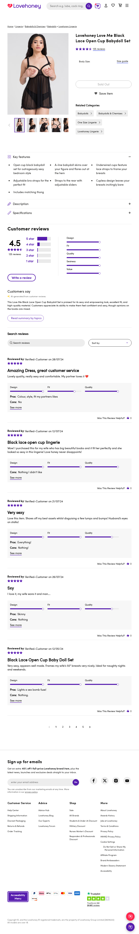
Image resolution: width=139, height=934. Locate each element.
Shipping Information (17, 815)
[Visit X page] (104, 780)
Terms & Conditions (109, 826)
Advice (42, 803)
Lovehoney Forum (46, 826)
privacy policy (31, 792)
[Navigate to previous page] (49, 727)
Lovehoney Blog (45, 815)
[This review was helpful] (128, 418)
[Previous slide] (9, 125)
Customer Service (19, 803)
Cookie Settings (108, 841)
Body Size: (84, 61)
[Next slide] (66, 125)
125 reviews (99, 48)
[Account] (106, 6)
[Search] (89, 6)
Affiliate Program (109, 855)
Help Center (13, 810)
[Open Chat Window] (130, 927)
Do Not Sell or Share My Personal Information (114, 848)
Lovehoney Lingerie (88, 131)
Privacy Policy (107, 831)
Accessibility (106, 870)
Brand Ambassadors (110, 860)
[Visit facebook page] (93, 780)
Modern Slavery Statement (113, 865)
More (104, 803)
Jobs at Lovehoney (109, 820)
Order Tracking (14, 831)
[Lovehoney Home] (24, 6)
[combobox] (69, 6)
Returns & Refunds (15, 826)
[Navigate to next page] (89, 727)
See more (16, 407)
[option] (37, 74)
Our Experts (44, 820)
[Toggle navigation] (126, 6)
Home (10, 26)
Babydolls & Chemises (35, 26)
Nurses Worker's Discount (81, 831)
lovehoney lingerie (67, 26)
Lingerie (19, 26)
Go (75, 782)
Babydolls (51, 26)
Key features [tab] (21, 157)
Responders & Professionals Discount (82, 838)
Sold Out (104, 84)
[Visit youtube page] (127, 780)
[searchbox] (48, 342)
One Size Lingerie (87, 122)
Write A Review (21, 277)
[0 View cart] (120, 5)
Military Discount (77, 826)
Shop (73, 803)
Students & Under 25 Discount (83, 820)
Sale (72, 810)
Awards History (108, 815)
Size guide (122, 61)
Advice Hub (43, 810)
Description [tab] (20, 204)
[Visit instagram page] (116, 780)
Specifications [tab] (22, 213)
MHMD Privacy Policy (111, 836)
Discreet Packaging (16, 820)
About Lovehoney (109, 810)
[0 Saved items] (113, 5)
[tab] (22, 839)
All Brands (74, 815)
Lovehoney (69, 15)
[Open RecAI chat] (130, 916)
